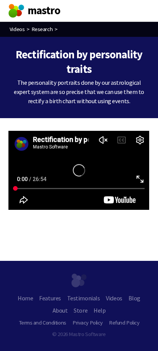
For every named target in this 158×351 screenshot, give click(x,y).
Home (25, 298)
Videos (17, 29)
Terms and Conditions (42, 322)
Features (50, 298)
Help (99, 310)
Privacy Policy (87, 322)
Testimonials (83, 298)
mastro (44, 10)
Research (42, 29)
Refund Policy (124, 322)
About (60, 310)
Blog (134, 298)
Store (80, 310)
